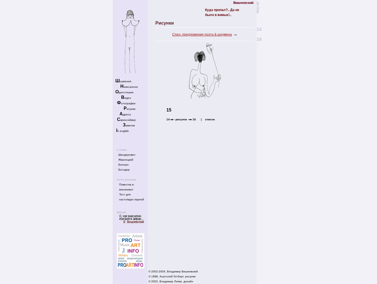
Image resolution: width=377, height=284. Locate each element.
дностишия (124, 92)
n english (122, 130)
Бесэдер (124, 169)
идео (126, 97)
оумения (123, 81)
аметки (129, 125)
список (210, 119)
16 (194, 119)
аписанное (129, 86)
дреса (125, 114)
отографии (126, 103)
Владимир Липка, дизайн (176, 281)
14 (168, 119)
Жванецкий (125, 159)
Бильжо (123, 164)
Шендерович (126, 154)
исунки (130, 108)
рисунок (181, 119)
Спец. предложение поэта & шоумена (202, 34)
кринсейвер (126, 119)
